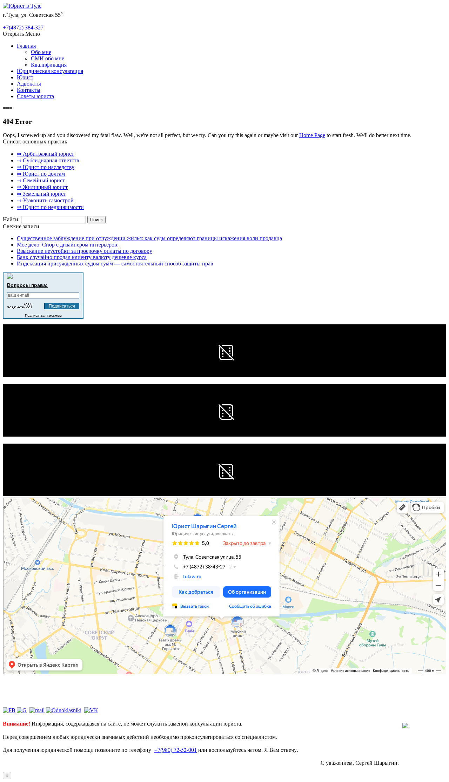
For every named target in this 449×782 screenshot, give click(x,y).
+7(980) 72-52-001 (175, 749)
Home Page (312, 135)
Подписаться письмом (43, 315)
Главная (26, 46)
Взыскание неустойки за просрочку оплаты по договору (84, 251)
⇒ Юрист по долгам (41, 174)
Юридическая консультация (50, 71)
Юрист (25, 77)
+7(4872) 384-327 (23, 28)
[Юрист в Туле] (22, 6)
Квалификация (49, 65)
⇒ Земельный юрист (41, 194)
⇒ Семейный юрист (41, 180)
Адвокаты (29, 84)
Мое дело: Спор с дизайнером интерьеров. (68, 245)
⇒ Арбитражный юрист (45, 154)
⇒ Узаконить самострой (45, 200)
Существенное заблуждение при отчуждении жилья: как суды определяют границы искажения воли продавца (149, 238)
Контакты (28, 90)
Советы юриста (35, 96)
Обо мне (41, 52)
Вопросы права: (27, 285)
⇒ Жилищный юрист (42, 187)
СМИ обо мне (47, 58)
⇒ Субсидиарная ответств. (49, 160)
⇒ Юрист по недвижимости (50, 207)
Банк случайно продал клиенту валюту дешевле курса (82, 257)
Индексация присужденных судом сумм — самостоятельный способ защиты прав (115, 264)
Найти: (11, 219)
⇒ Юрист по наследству (45, 167)
